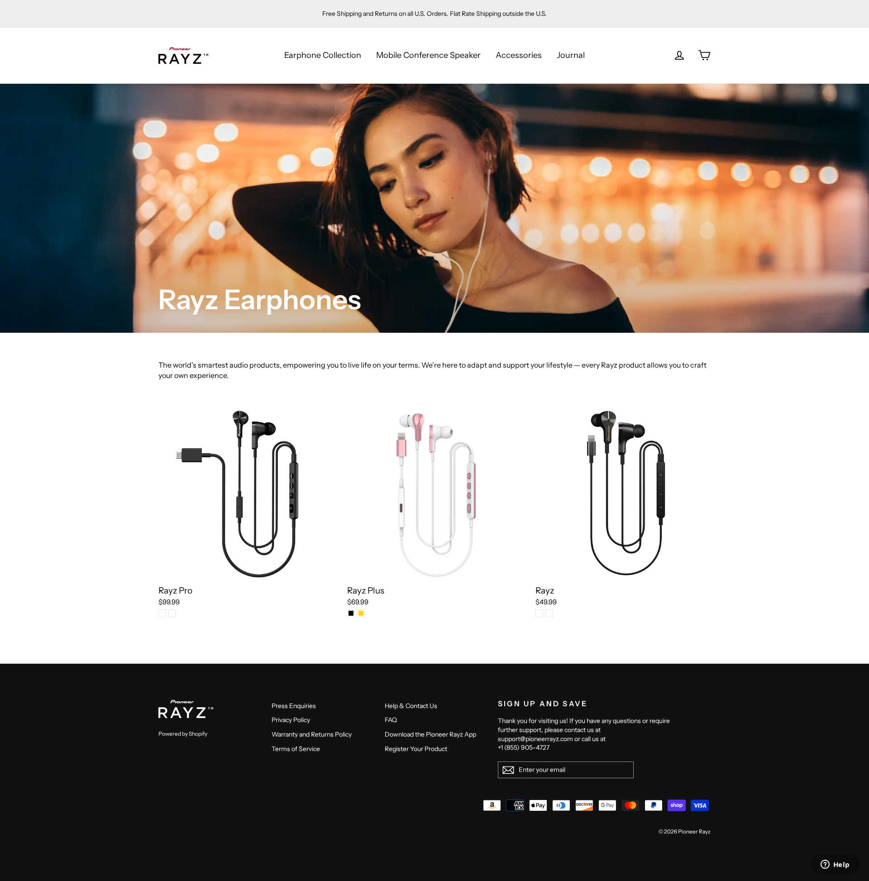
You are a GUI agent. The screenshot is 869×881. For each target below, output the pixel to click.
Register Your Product (416, 749)
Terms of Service (296, 749)
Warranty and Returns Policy (312, 734)
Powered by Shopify (182, 733)
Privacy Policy (291, 720)
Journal (571, 55)
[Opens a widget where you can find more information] (835, 865)
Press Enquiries (294, 706)
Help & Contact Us (411, 706)
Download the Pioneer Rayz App (430, 734)
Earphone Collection (322, 55)
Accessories (519, 55)
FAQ (391, 720)
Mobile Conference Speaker (428, 55)
